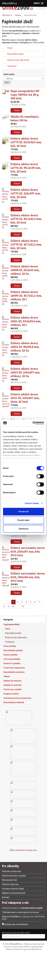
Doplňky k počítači (13, 685)
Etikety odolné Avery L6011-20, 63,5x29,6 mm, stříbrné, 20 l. (26, 321)
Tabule (7, 676)
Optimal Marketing (32, 949)
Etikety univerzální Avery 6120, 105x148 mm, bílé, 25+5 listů (28, 577)
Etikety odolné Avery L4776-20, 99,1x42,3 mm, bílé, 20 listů (26, 219)
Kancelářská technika (14, 672)
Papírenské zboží (12, 624)
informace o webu (20, 946)
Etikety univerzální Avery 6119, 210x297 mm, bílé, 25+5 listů (28, 551)
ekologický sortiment (29, 912)
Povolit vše (24, 511)
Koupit (17, 110)
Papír (10, 48)
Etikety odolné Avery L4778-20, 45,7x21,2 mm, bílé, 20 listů (26, 244)
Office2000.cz (9, 3)
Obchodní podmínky (11, 871)
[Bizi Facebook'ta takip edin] (23, 850)
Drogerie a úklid (11, 693)
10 (13, 606)
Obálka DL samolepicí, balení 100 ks (25, 118)
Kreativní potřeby (12, 663)
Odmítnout (23, 529)
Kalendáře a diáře (15, 54)
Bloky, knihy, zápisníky (18, 60)
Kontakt (6, 897)
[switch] (40, 476)
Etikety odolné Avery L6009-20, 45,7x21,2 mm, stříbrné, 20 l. (26, 295)
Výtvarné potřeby (12, 659)
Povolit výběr (23, 520)
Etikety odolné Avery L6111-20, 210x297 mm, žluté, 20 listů (25, 398)
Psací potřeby (10, 646)
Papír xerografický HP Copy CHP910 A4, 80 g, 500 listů (25, 94)
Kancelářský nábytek (14, 702)
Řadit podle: (9, 74)
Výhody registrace (10, 884)
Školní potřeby (11, 654)
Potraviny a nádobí (13, 689)
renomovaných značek (32, 908)
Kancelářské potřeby (13, 650)
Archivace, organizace (14, 667)
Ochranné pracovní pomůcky (17, 698)
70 (23, 606)
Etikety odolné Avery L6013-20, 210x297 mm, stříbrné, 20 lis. (25, 372)
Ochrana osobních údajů (13, 888)
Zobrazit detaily (32, 503)
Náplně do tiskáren (12, 680)
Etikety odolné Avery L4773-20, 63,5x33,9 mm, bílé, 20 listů (26, 142)
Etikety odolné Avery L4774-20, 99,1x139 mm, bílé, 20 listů (26, 167)
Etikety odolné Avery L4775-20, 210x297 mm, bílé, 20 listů (26, 193)
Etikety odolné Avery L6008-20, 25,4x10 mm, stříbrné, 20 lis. (25, 270)
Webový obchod (13, 949)
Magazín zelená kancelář (13, 893)
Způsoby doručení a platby (14, 875)
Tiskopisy (11, 66)
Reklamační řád (9, 880)
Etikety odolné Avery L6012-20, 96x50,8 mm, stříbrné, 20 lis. (25, 346)
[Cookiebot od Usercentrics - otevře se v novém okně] (33, 423)
